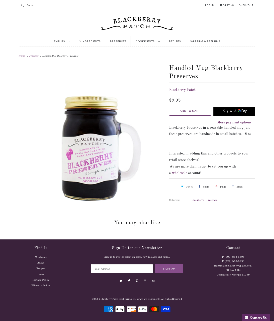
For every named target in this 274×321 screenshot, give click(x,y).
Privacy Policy (40, 280)
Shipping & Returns (205, 41)
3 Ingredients (90, 41)
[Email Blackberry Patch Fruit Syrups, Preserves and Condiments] (153, 281)
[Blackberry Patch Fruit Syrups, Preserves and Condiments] (137, 24)
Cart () (228, 5)
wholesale (179, 173)
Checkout (246, 5)
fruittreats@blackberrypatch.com (233, 265)
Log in (209, 5)
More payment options (234, 122)
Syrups (60, 41)
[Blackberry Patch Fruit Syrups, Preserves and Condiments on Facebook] (129, 281)
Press (41, 274)
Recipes (175, 41)
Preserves (118, 41)
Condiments (146, 41)
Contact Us (257, 317)
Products (34, 56)
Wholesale (41, 257)
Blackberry (198, 200)
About (40, 263)
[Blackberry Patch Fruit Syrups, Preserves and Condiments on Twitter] (121, 281)
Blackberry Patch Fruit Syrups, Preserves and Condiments (130, 299)
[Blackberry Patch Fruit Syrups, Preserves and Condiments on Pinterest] (137, 281)
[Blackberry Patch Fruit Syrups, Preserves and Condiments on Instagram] (145, 281)
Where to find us (40, 285)
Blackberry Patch (182, 90)
